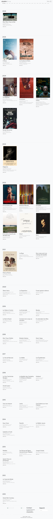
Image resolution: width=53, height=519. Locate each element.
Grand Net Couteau (8, 498)
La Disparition (23, 290)
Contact (29, 516)
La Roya (21, 253)
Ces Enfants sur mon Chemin (42, 404)
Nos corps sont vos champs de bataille (41, 254)
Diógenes (5, 167)
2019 (29, 3)
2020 (32, 3)
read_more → (4, 26)
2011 (9, 3)
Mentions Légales (25, 516)
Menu (48, 1)
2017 (24, 3)
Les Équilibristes (40, 358)
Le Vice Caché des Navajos (8, 377)
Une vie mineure (7, 403)
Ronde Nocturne (7, 130)
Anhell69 (38, 205)
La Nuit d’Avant (7, 319)
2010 (7, 3)
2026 (48, 3)
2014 (17, 3)
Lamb (21, 403)
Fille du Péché (7, 273)
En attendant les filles (42, 319)
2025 (45, 3)
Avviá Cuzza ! (6, 386)
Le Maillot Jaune (40, 423)
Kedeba (5, 450)
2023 (40, 3)
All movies (3, 3)
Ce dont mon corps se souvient (25, 319)
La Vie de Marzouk (8, 358)
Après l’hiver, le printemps (7, 459)
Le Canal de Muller (8, 479)
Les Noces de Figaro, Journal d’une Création (25, 451)
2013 (14, 3)
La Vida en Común (8, 310)
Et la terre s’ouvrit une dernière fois (9, 234)
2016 (22, 3)
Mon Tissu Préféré (8, 338)
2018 (27, 3)
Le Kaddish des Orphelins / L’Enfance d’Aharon (26, 377)
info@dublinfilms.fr (29, 512)
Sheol (21, 234)
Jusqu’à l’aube (40, 450)
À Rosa (5, 61)
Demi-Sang (39, 338)
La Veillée (22, 358)
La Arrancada (23, 310)
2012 (12, 3)
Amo (37, 235)
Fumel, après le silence (42, 290)
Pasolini (21, 423)
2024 (43, 3)
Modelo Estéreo (23, 338)
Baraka (38, 310)
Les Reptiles (6, 97)
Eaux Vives (6, 423)
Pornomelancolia (7, 205)
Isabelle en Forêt (7, 432)
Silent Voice (6, 290)
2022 (37, 3)
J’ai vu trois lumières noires (42, 99)
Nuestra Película (24, 205)
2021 (35, 3)
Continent (22, 99)
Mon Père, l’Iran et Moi (9, 22)
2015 (19, 3)
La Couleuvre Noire (24, 61)
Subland (38, 376)
